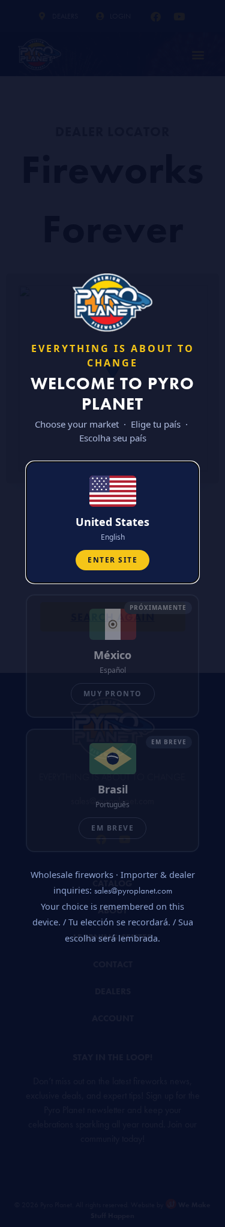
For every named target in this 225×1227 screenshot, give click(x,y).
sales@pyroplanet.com (133, 890)
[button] (112, 522)
